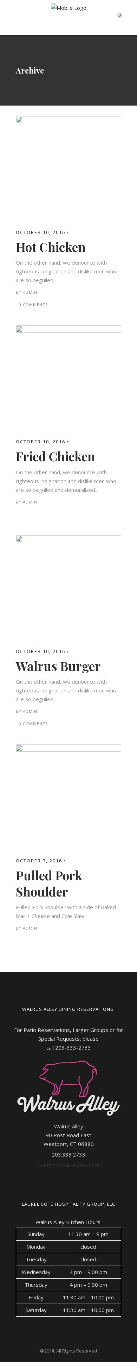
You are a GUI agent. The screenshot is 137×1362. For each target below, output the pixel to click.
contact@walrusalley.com (68, 1164)
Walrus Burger (58, 666)
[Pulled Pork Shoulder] (68, 748)
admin (30, 292)
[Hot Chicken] (68, 120)
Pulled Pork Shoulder (49, 883)
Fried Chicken (55, 456)
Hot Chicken (51, 247)
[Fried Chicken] (68, 329)
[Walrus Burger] (68, 539)
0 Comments (33, 304)
